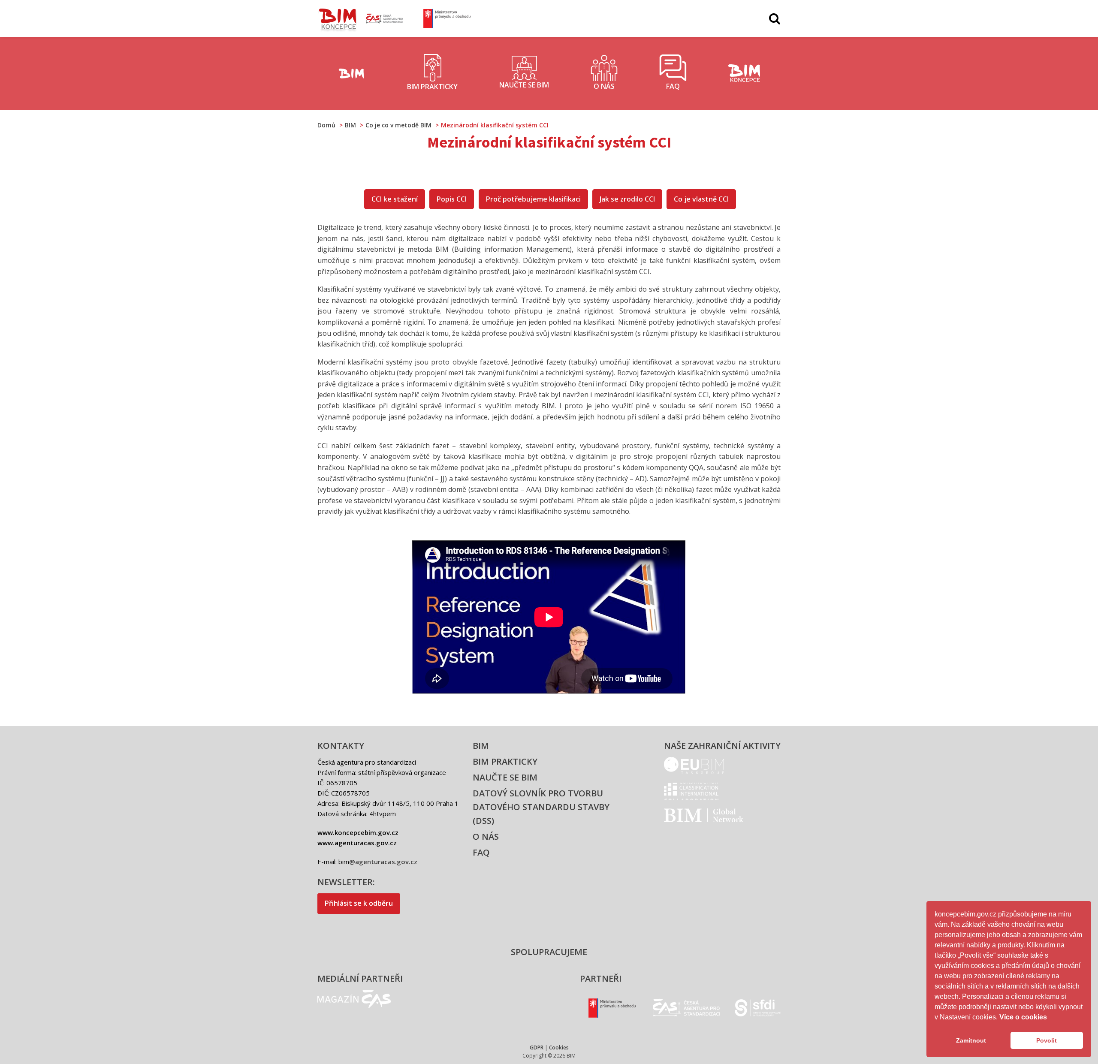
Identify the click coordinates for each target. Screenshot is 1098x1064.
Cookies (559, 1047)
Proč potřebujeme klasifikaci (533, 199)
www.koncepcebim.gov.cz (357, 832)
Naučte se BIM (505, 777)
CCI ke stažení (394, 199)
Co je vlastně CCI (701, 199)
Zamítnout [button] (971, 1040)
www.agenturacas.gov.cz (357, 842)
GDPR (536, 1047)
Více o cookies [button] (1023, 1017)
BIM (481, 745)
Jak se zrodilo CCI (627, 199)
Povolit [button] (1046, 1040)
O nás (486, 836)
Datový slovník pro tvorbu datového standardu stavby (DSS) (541, 806)
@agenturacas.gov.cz (383, 861)
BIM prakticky (505, 761)
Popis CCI (452, 199)
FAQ (481, 852)
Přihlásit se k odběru (359, 903)
